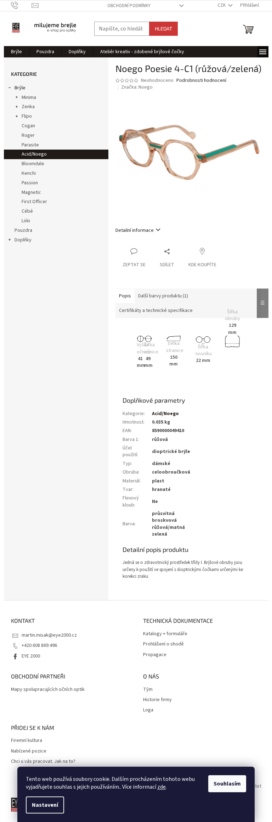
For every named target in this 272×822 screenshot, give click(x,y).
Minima (29, 97)
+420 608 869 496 (39, 645)
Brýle (20, 87)
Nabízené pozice (28, 751)
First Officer (34, 201)
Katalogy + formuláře (165, 634)
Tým (148, 689)
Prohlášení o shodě (163, 644)
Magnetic (31, 192)
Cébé (27, 211)
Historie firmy (157, 700)
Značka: (137, 87)
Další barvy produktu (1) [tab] (163, 296)
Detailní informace (134, 230)
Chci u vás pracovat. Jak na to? (43, 761)
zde (161, 787)
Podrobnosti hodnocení (201, 80)
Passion (30, 182)
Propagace (154, 655)
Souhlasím (227, 784)
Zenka (28, 106)
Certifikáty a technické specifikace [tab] (156, 310)
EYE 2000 (31, 656)
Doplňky (23, 240)
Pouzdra (23, 230)
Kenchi (29, 173)
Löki (26, 220)
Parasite (30, 145)
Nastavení (45, 805)
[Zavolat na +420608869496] (21, 5)
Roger (28, 135)
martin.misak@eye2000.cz (49, 635)
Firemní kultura (26, 740)
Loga (148, 710)
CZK (222, 5)
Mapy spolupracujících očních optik (48, 689)
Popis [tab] (125, 296)
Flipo (27, 116)
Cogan (28, 125)
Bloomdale (33, 163)
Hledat (163, 29)
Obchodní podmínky (129, 5)
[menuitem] (16, 51)
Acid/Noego (34, 154)
